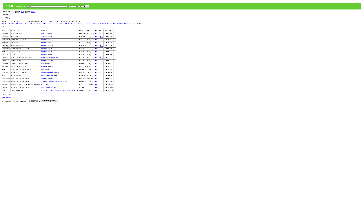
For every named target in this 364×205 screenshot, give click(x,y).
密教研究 (44, 46)
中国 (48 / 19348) (46, 23)
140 (55, 87)
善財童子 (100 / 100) (8, 23)
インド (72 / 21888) (34, 23)
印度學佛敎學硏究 (47, 72)
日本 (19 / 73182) (84, 23)
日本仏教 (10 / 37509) (124, 23)
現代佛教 (44, 40)
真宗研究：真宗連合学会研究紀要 (52, 81)
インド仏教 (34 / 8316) (60, 23)
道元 (42, 63)
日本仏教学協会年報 (48, 57)
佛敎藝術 (44, 66)
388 (49, 69)
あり (101, 72)
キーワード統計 (7, 97)
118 (52, 54)
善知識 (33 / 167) (73, 23)
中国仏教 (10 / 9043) (109, 23)
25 (52, 42)
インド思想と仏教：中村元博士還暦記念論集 (56, 90)
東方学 (43, 84)
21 (52, 40)
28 (52, 66)
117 (52, 49)
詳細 (96, 33)
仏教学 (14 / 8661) (97, 23)
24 (58, 72)
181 (52, 78)
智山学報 (44, 33)
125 (52, 61)
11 (52, 36)
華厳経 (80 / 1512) (21, 23)
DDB (33, 12)
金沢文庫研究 (45, 87)
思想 (42, 69)
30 (52, 46)
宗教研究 (44, 78)
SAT (22, 12)
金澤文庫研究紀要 (47, 75)
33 (50, 84)
